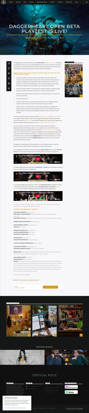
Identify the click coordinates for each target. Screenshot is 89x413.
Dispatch (60, 2)
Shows (11, 2)
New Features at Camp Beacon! (74, 79)
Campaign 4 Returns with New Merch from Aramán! (70, 320)
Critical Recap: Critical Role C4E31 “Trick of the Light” (74, 90)
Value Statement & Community (52, 387)
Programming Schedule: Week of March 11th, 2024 (67, 355)
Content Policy (48, 389)
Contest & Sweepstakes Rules (52, 390)
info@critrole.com (32, 388)
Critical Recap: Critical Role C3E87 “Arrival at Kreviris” (22, 355)
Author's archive (50, 287)
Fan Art (67, 65)
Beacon (18, 2)
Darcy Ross (41, 38)
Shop (25, 2)
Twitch (57, 186)
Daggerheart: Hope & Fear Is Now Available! (44, 320)
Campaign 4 (68, 85)
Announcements (40, 21)
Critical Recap (75, 85)
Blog (76, 2)
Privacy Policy (48, 392)
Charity (52, 2)
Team (46, 385)
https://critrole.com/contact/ (34, 386)
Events (31, 2)
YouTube (16, 188)
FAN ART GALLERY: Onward (74, 69)
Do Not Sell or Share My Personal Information (15, 407)
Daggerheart (49, 21)
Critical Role (44, 375)
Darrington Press (42, 2)
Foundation (43, 408)
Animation (69, 2)
